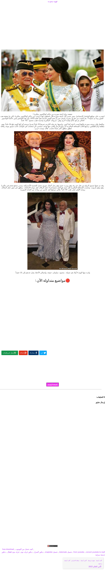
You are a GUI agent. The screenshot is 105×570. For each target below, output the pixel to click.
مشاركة (32, 353)
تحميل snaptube (51, 552)
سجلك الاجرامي (75, 560)
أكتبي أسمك (84, 560)
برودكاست (52, 391)
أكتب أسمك (99, 560)
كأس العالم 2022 (95, 566)
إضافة (22, 353)
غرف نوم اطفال (13, 552)
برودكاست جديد (66, 549)
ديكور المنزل (38, 552)
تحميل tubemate (65, 552)
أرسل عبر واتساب (8, 353)
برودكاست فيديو (90, 549)
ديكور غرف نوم (26, 552)
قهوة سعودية (52, 1)
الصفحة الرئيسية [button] (52, 384)
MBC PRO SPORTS (51, 549)
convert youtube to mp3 (95, 552)
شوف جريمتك (91, 560)
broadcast (38, 549)
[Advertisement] (52, 6)
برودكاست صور (78, 549)
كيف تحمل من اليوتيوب (24, 549)
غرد (42, 353)
